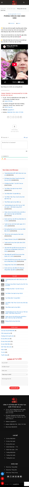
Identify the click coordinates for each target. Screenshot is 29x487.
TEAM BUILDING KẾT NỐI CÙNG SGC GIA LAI (16, 280)
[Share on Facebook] (11, 117)
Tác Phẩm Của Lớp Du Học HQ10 (13, 188)
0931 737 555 (19, 112)
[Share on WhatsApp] (8, 117)
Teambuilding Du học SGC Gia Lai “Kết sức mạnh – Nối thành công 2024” (16, 312)
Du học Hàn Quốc (11, 8)
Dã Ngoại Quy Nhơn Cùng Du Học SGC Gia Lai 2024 (16, 284)
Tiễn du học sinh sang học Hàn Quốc (13, 234)
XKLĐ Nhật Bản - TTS (12, 447)
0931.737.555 (8, 101)
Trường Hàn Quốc (10, 455)
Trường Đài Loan (10, 458)
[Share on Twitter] (13, 117)
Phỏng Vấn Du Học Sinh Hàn (12, 321)
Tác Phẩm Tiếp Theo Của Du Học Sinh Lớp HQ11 (16, 303)
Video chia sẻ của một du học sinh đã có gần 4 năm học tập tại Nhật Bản (15, 317)
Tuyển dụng (4, 355)
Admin (19, 23)
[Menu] (2, 2)
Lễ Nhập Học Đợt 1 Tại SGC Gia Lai (13, 183)
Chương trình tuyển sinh (7, 336)
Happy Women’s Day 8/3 (11, 239)
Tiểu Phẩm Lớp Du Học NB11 (12, 202)
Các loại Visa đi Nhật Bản (7, 330)
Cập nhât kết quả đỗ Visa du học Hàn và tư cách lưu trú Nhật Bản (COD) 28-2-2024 (15, 249)
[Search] (23, 2)
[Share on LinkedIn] (21, 117)
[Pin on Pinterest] (18, 117)
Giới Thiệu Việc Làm (6, 346)
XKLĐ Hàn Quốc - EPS (12, 449)
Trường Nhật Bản (10, 452)
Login (26, 137)
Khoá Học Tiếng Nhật (11, 467)
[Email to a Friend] (16, 117)
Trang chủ (3, 8)
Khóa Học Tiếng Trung (12, 472)
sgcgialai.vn (11, 109)
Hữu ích (3, 349)
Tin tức (19, 14)
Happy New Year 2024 (10, 264)
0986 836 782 (11, 112)
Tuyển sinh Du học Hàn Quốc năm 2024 (14, 242)
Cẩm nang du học (5, 333)
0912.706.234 (8, 107)
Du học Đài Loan (5, 338)
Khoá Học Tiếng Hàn (11, 469)
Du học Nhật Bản (5, 344)
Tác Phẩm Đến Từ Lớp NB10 (11, 193)
